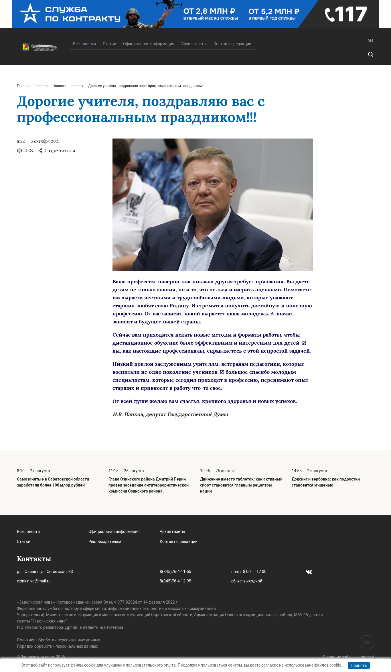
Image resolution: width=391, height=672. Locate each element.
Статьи (109, 43)
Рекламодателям (104, 541)
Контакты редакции (232, 43)
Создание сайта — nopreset (348, 657)
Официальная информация (148, 43)
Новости (59, 86)
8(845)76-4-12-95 (175, 581)
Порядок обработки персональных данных (57, 646)
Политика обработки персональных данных (58, 640)
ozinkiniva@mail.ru (34, 581)
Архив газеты (194, 43)
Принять (359, 665)
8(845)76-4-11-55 (175, 571)
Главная (24, 86)
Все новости (28, 531)
